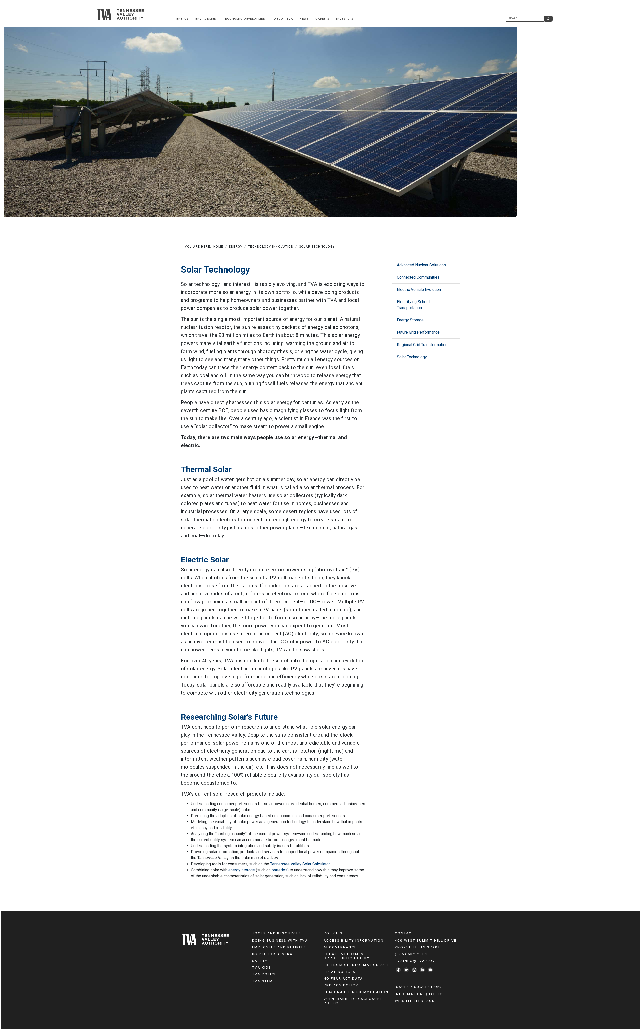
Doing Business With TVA (280, 940)
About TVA (283, 18)
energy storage (241, 870)
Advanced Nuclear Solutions (421, 265)
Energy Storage (410, 320)
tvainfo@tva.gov (415, 961)
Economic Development (246, 18)
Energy (182, 18)
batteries (279, 870)
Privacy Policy (341, 985)
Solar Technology (412, 357)
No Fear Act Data (343, 978)
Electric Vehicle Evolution (419, 289)
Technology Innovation (271, 246)
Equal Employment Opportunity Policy (346, 956)
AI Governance (340, 947)
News (304, 18)
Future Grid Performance (418, 332)
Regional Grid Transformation (422, 344)
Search (548, 19)
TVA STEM (262, 981)
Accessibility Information (354, 940)
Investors (345, 18)
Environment (207, 18)
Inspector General (273, 954)
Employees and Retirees (279, 947)
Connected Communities (418, 277)
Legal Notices (340, 972)
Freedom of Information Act (356, 965)
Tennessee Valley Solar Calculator (300, 864)
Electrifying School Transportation (413, 304)
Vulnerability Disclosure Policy (353, 1001)
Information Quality (418, 994)
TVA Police (264, 974)
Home (218, 246)
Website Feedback (415, 1001)
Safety (260, 961)
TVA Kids (261, 967)
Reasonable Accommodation (356, 992)
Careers (322, 18)
